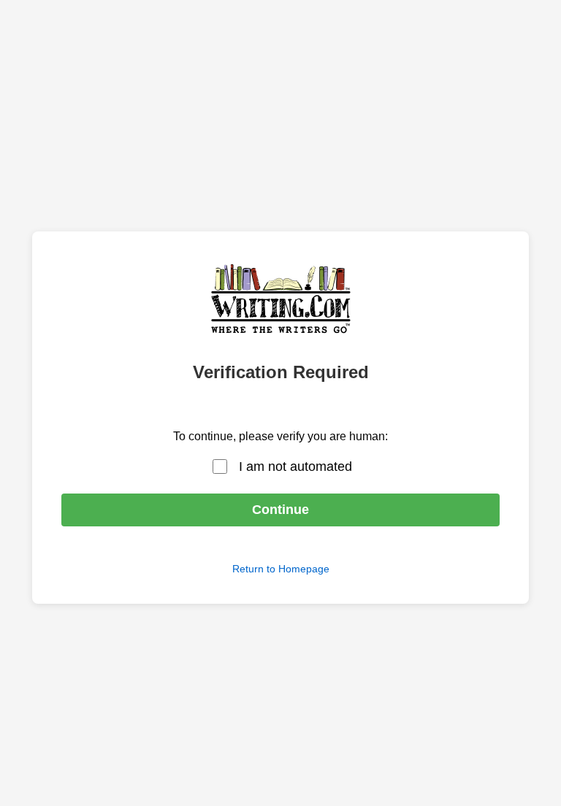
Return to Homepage (280, 569)
